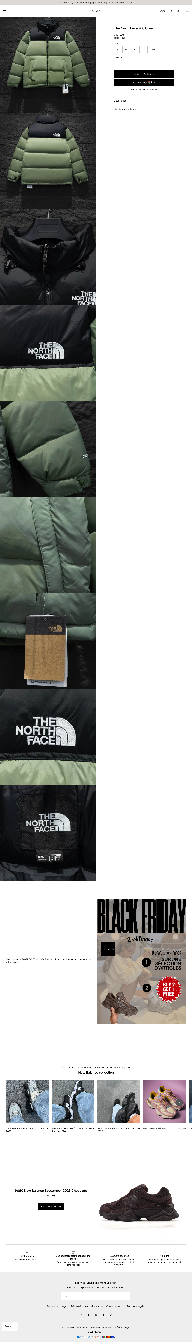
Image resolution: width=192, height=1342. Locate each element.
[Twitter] (96, 1315)
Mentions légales (136, 1306)
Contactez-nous (115, 1306)
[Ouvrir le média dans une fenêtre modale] (48, 65)
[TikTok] (111, 1315)
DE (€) (162, 11)
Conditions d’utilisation (100, 1327)
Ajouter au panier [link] (51, 1206)
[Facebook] (88, 1315)
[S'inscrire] (126, 1296)
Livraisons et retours (125, 109)
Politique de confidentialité (74, 1327)
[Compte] (178, 11)
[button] (171, 11)
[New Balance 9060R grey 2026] (27, 1101)
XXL (153, 49)
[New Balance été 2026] (164, 1101)
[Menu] (6, 11)
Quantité (118, 57)
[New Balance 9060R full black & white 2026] (73, 1101)
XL (143, 49)
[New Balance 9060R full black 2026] (119, 1101)
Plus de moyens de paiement (144, 89)
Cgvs (65, 1306)
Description (120, 100)
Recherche (52, 1306)
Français (126, 1327)
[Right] (179, 1102)
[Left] (12, 1102)
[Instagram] (81, 1315)
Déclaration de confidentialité (87, 1306)
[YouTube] (103, 1315)
